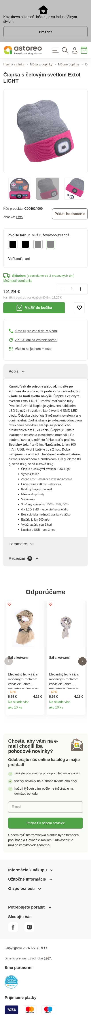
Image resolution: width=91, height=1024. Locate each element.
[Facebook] (16, 930)
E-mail (16, 807)
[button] (8, 661)
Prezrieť (45, 32)
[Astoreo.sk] (22, 50)
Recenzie (20, 558)
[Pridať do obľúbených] (79, 307)
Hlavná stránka (13, 64)
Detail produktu (39, 709)
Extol (19, 217)
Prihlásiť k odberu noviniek (46, 823)
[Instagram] (31, 930)
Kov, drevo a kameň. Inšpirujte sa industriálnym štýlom (40, 19)
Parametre (18, 544)
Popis (14, 371)
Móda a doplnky (41, 64)
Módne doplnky (69, 64)
